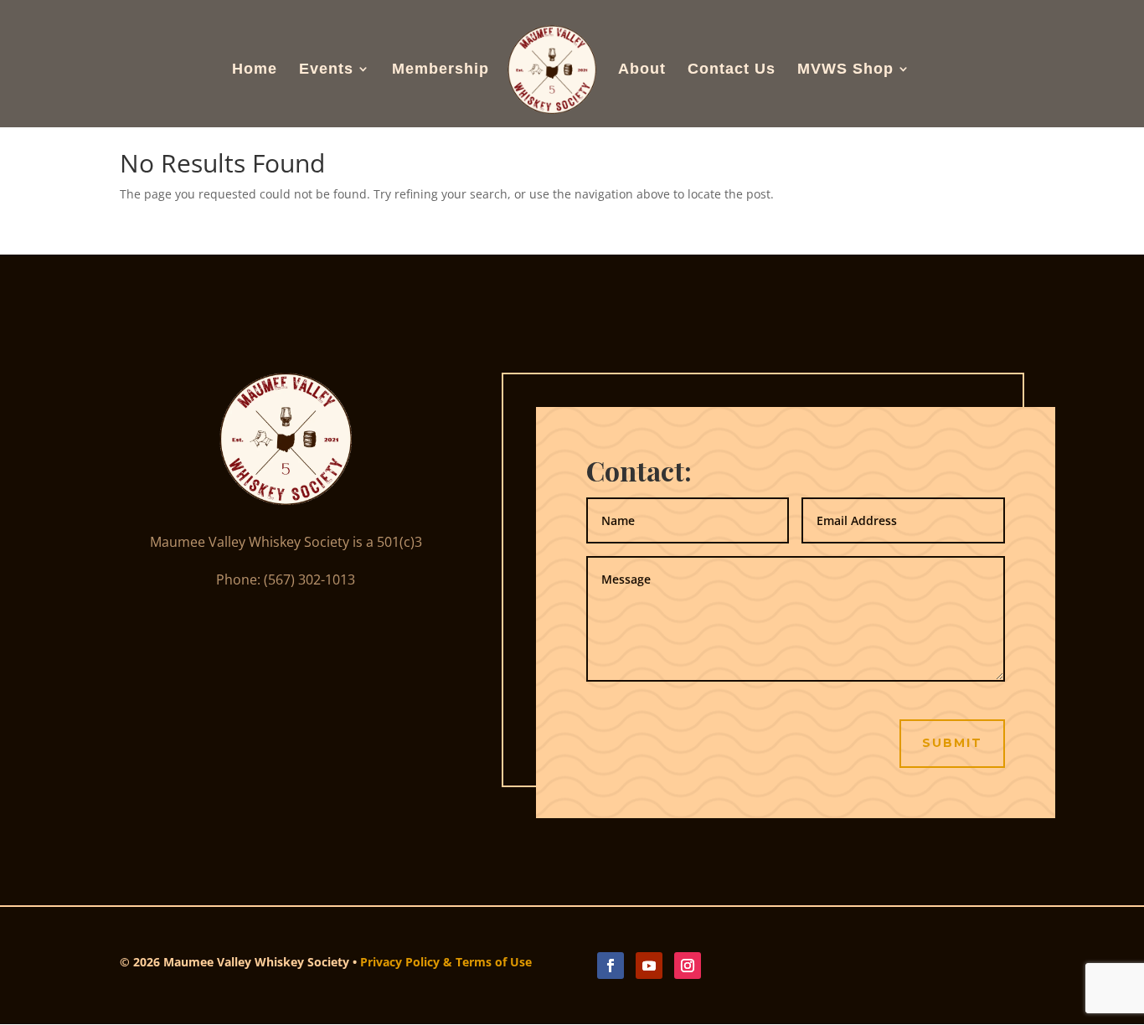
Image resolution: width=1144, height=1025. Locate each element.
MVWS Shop (845, 70)
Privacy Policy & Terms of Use (446, 962)
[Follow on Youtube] (649, 965)
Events (326, 70)
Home (254, 70)
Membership (440, 70)
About (642, 70)
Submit (952, 742)
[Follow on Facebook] (610, 965)
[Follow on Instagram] (687, 965)
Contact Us (732, 70)
